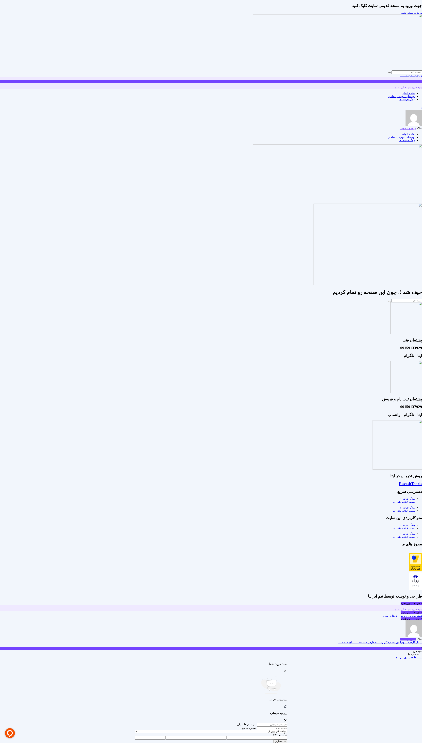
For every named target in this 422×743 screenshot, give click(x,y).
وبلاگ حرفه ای (407, 99)
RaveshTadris (410, 484)
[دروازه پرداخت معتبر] (415, 570)
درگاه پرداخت (279, 734)
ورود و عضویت (413, 75)
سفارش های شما (367, 642)
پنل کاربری (413, 642)
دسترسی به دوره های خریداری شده (402, 615)
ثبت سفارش (280, 741)
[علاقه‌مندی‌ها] (404, 75)
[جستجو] (389, 72)
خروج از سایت (408, 639)
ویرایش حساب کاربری (392, 642)
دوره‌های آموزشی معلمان (401, 96)
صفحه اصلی (408, 93)
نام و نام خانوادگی (246, 724)
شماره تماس (249, 728)
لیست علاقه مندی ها (404, 501)
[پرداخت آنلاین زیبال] (415, 589)
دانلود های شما (346, 642)
